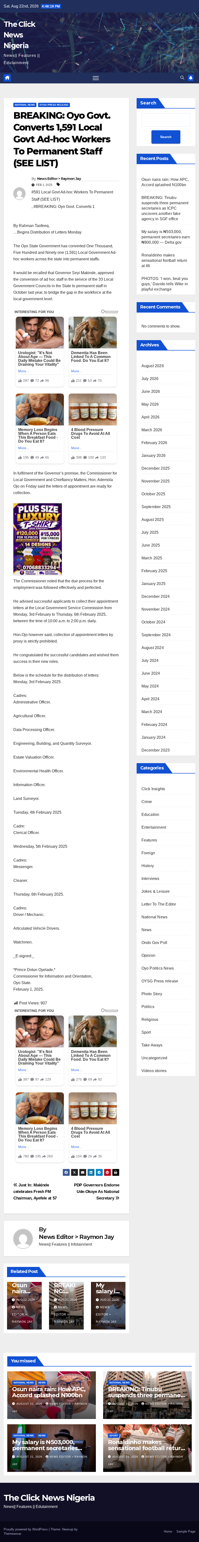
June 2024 (150, 673)
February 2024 (154, 725)
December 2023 (155, 750)
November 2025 (155, 481)
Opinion (148, 955)
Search (148, 103)
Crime (146, 802)
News (146, 930)
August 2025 (152, 520)
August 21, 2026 (125, 1403)
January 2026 (153, 455)
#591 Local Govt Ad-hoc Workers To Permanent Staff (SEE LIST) (72, 195)
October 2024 (153, 622)
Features (149, 840)
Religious (149, 1019)
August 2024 (152, 648)
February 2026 (154, 443)
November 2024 (155, 609)
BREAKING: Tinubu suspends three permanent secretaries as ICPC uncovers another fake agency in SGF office (165, 208)
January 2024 (153, 737)
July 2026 (150, 379)
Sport (146, 1032)
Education (150, 814)
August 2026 (152, 366)
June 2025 (150, 545)
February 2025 (154, 571)
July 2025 (150, 532)
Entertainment (153, 827)
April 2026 (150, 417)
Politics (148, 1007)
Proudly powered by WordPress (26, 1529)
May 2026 (150, 404)
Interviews (150, 879)
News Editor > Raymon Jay (59, 178)
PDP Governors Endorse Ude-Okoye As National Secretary (96, 1191)
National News (25, 104)
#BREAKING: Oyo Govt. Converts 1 (64, 207)
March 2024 (151, 712)
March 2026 (151, 430)
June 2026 (150, 391)
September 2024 (156, 635)
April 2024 (150, 699)
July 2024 (150, 660)
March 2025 (151, 558)
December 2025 (155, 468)
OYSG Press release (54, 104)
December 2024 (155, 596)
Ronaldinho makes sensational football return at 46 (164, 260)
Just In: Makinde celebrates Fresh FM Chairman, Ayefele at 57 (35, 1191)
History (147, 866)
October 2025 (153, 494)
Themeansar (12, 1533)
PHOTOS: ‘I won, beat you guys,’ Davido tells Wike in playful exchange (164, 284)
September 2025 (156, 507)
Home (168, 1531)
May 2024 (150, 686)
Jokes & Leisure (155, 891)
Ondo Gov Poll (154, 943)
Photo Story (151, 994)
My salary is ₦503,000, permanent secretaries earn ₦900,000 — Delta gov (165, 237)
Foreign (148, 853)
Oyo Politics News (157, 968)
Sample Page (185, 1531)
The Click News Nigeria (19, 35)
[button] (182, 78)
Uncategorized (154, 1058)
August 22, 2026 (30, 1403)
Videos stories (154, 1071)
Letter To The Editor (158, 904)
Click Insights (153, 789)
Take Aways (152, 1045)
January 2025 (153, 584)
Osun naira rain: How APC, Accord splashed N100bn (48, 1392)
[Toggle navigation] (96, 78)
